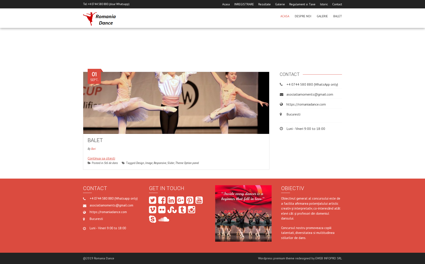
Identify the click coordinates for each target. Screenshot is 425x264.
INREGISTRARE (244, 4)
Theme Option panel (187, 163)
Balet (337, 16)
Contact (337, 4)
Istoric (324, 4)
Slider (170, 163)
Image (149, 163)
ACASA (284, 16)
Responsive (160, 163)
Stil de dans (111, 163)
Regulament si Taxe (302, 4)
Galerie (280, 4)
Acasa (226, 4)
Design (140, 163)
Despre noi (303, 16)
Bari (93, 149)
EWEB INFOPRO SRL (328, 258)
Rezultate (264, 4)
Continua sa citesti (101, 158)
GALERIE (322, 16)
